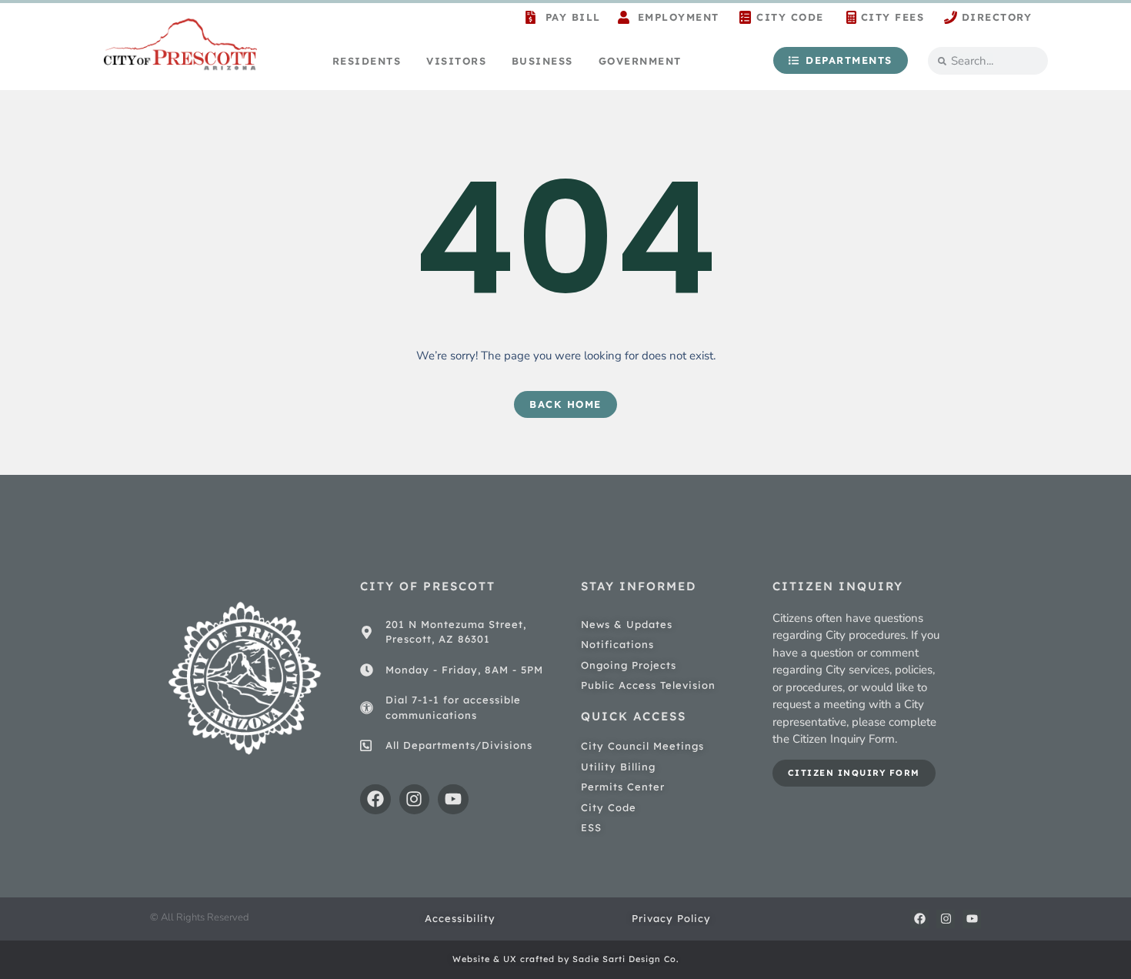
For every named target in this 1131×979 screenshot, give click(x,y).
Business (542, 61)
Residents (367, 61)
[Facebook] (375, 799)
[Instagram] (414, 799)
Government (640, 61)
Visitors (456, 61)
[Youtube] (453, 799)
